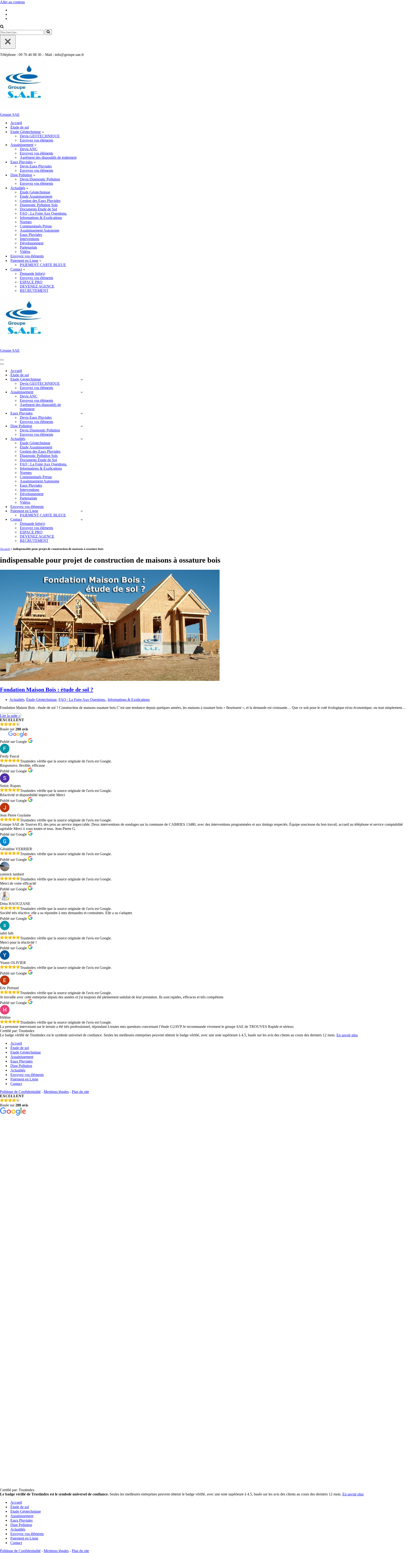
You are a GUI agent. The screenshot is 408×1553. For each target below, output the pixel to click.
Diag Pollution (21, 1066)
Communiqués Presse (36, 226)
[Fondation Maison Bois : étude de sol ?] (110, 680)
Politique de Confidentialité (20, 1092)
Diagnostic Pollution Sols (39, 205)
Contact (16, 1084)
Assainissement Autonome (39, 230)
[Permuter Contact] (81, 520)
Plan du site (80, 1092)
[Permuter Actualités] (81, 439)
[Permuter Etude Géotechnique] (81, 379)
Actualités (16, 700)
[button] (43, 132)
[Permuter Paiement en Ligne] (81, 511)
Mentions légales (56, 1092)
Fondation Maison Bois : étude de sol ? (46, 690)
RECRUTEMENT (34, 291)
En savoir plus (347, 1035)
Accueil (16, 123)
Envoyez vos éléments (36, 140)
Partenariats (28, 247)
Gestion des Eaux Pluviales (40, 201)
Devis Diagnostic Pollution (40, 179)
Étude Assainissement (36, 196)
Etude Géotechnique (25, 1052)
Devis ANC (29, 149)
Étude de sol (19, 127)
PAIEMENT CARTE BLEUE (43, 265)
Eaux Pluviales (31, 235)
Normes (26, 222)
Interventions (29, 239)
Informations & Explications (41, 218)
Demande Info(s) (32, 274)
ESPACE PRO (31, 282)
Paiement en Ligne (24, 1079)
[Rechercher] (2, 27)
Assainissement (21, 1057)
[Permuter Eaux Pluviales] (81, 413)
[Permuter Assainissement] (81, 392)
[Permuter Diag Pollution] (81, 426)
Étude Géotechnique (35, 192)
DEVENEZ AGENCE (37, 286)
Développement (31, 243)
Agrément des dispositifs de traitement (48, 157)
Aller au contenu (12, 2)
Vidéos (25, 252)
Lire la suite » (10, 716)
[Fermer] (8, 42)
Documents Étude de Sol (38, 209)
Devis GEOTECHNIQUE (40, 136)
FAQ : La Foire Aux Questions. (43, 213)
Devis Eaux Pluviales (36, 166)
